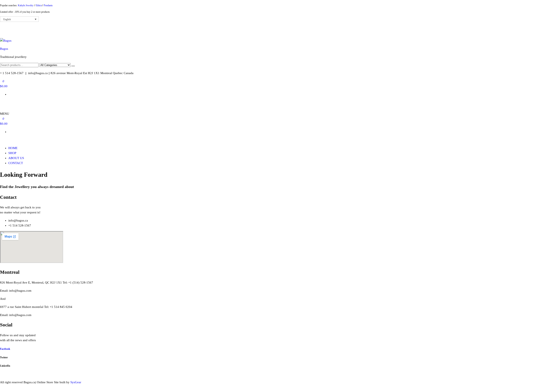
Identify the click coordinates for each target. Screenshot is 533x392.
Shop (12, 153)
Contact (15, 163)
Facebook (5, 348)
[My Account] (1, 102)
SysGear (75, 382)
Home (12, 148)
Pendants (48, 5)
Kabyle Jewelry (26, 5)
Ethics (39, 5)
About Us (16, 158)
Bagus (4, 48)
